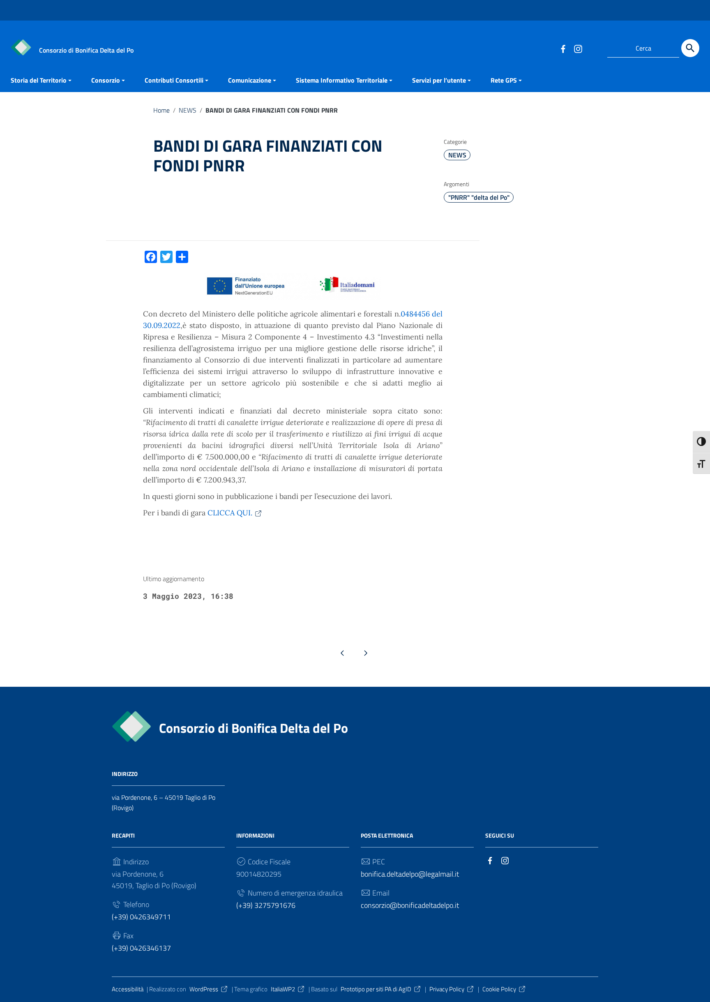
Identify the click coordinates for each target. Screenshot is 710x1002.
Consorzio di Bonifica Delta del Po (253, 728)
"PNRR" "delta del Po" (478, 197)
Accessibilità (127, 989)
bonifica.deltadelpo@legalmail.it (410, 874)
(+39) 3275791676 (265, 905)
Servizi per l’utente (439, 80)
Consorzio (105, 80)
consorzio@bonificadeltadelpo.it (410, 905)
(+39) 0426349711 (141, 916)
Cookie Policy (499, 989)
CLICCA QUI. (229, 512)
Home (161, 110)
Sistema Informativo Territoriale (341, 80)
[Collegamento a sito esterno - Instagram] (578, 48)
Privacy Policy (446, 989)
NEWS (187, 110)
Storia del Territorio (39, 80)
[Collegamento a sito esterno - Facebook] (563, 48)
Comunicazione (249, 80)
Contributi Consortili (174, 80)
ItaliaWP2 (283, 989)
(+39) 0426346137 (141, 948)
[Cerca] (690, 48)
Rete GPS (504, 80)
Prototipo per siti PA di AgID (376, 989)
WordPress (203, 989)
